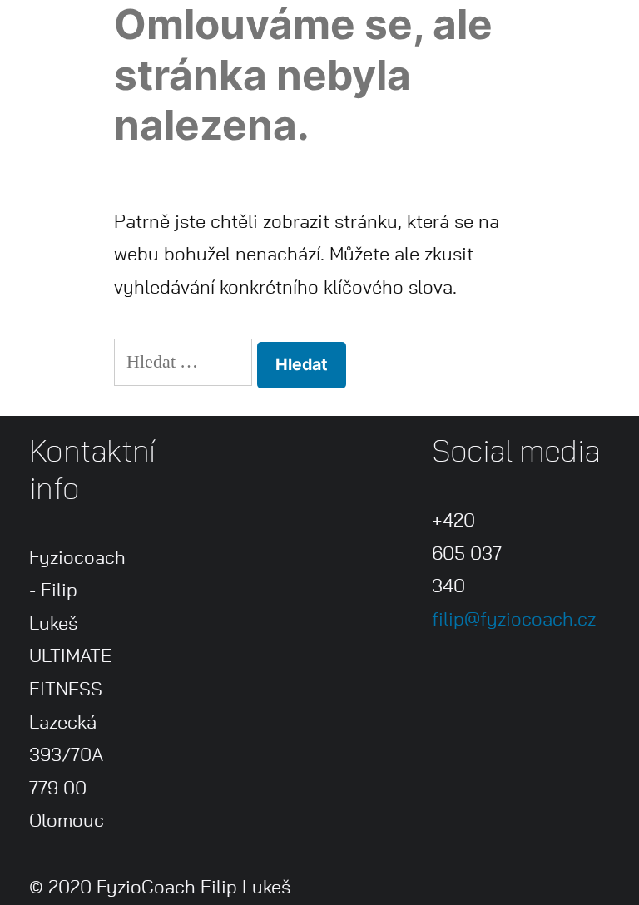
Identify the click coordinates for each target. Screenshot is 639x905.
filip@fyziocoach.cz (514, 620)
